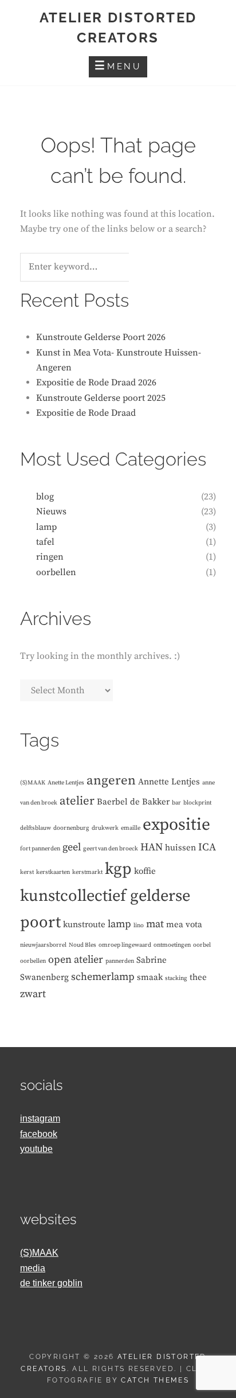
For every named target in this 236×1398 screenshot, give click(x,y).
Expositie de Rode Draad (86, 413)
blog (45, 496)
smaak (150, 977)
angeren (111, 780)
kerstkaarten (53, 872)
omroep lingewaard (125, 945)
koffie (145, 871)
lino (138, 925)
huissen (180, 847)
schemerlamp (103, 976)
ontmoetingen (172, 945)
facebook (38, 1134)
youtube (36, 1149)
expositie (176, 824)
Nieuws (51, 511)
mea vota (184, 924)
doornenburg (71, 828)
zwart (33, 994)
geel (71, 847)
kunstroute (84, 924)
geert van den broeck (110, 849)
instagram (40, 1118)
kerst (27, 872)
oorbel (202, 945)
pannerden (119, 961)
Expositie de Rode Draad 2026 (96, 382)
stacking (176, 978)
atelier (77, 801)
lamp (46, 527)
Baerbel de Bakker (133, 801)
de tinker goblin (51, 1283)
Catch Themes (155, 1380)
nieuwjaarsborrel (43, 945)
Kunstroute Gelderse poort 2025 (101, 398)
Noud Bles (82, 945)
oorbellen (56, 572)
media (32, 1268)
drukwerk (105, 828)
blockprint (197, 803)
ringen (50, 557)
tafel (45, 542)
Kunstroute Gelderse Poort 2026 (101, 337)
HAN (151, 847)
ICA (207, 847)
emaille (130, 828)
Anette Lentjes (66, 783)
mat (155, 924)
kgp (118, 869)
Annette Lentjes (169, 781)
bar (176, 803)
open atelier (75, 959)
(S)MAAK (32, 783)
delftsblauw (35, 828)
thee (198, 977)
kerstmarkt (87, 872)
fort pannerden (40, 849)
